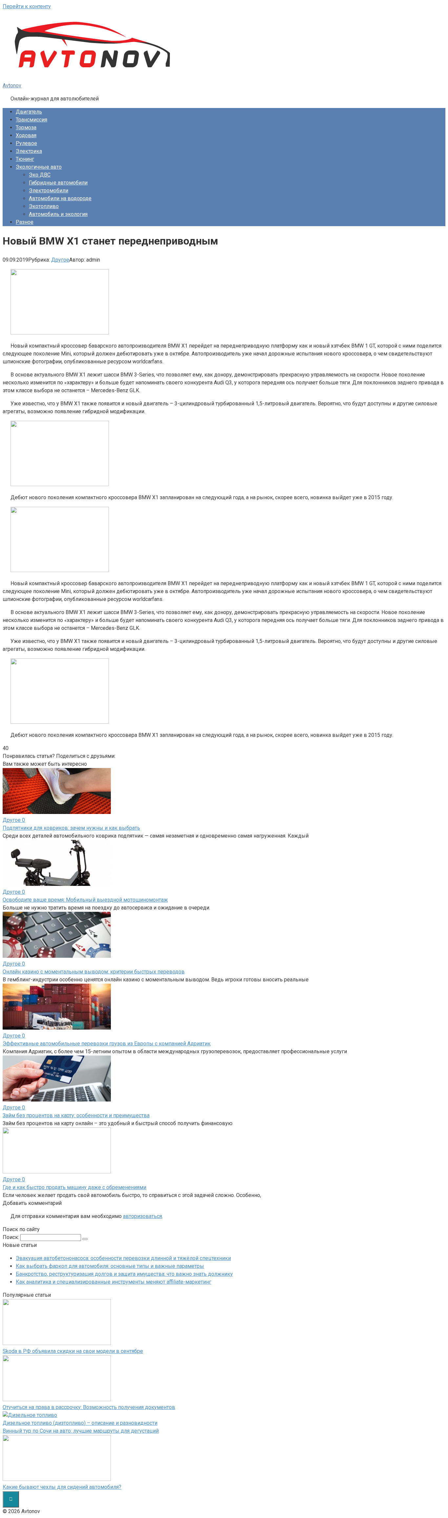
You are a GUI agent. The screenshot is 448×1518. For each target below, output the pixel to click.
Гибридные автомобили (58, 183)
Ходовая (26, 135)
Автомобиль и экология (58, 214)
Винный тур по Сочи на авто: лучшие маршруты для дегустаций (81, 1431)
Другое (60, 260)
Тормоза (26, 127)
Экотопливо (44, 206)
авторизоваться (142, 1216)
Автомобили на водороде (60, 198)
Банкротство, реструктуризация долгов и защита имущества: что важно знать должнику (124, 1274)
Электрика (29, 151)
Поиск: (11, 1237)
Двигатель (29, 112)
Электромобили (48, 190)
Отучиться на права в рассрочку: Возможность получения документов (89, 1407)
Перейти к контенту (27, 6)
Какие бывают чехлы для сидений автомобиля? (62, 1487)
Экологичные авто (39, 167)
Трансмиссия (31, 120)
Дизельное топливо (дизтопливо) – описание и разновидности (80, 1423)
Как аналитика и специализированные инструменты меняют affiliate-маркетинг (113, 1282)
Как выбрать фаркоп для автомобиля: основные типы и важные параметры (110, 1266)
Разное (24, 222)
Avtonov (12, 85)
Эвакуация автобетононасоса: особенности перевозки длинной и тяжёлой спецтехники (123, 1258)
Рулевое (26, 143)
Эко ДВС (40, 175)
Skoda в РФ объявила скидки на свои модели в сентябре (73, 1351)
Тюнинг (25, 159)
